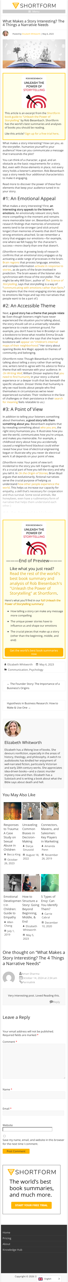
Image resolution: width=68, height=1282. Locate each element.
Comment (10, 1042)
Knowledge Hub (12, 1250)
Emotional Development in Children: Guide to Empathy (12, 907)
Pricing (7, 1238)
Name (7, 1089)
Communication (18, 669)
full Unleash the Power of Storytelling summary (33, 602)
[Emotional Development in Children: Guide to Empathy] (12, 876)
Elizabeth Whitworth (31, 33)
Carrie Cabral (47, 915)
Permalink (28, 982)
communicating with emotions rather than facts (33, 287)
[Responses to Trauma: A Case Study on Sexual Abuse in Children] (12, 804)
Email (7, 1108)
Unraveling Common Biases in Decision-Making (29, 833)
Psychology (36, 669)
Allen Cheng (8, 923)
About (6, 1244)
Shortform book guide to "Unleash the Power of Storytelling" (32, 116)
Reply (56, 1002)
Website (8, 1125)
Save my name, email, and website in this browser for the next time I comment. (33, 1142)
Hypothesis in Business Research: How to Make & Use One (32, 705)
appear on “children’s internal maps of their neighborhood (30, 343)
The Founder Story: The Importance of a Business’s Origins (33, 686)
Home (6, 1232)
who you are (48, 427)
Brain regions (11, 262)
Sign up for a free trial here (41, 133)
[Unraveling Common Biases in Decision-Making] (31, 804)
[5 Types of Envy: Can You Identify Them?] (50, 876)
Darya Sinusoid (28, 847)
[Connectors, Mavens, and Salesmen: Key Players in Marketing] (50, 804)
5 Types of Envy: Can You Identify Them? (49, 903)
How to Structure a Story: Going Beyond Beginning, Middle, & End (30, 909)
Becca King (13, 854)
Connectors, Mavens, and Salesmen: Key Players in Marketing (50, 833)
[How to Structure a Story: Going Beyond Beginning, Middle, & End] (31, 876)
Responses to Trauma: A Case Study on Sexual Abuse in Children (11, 837)
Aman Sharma (30, 974)
